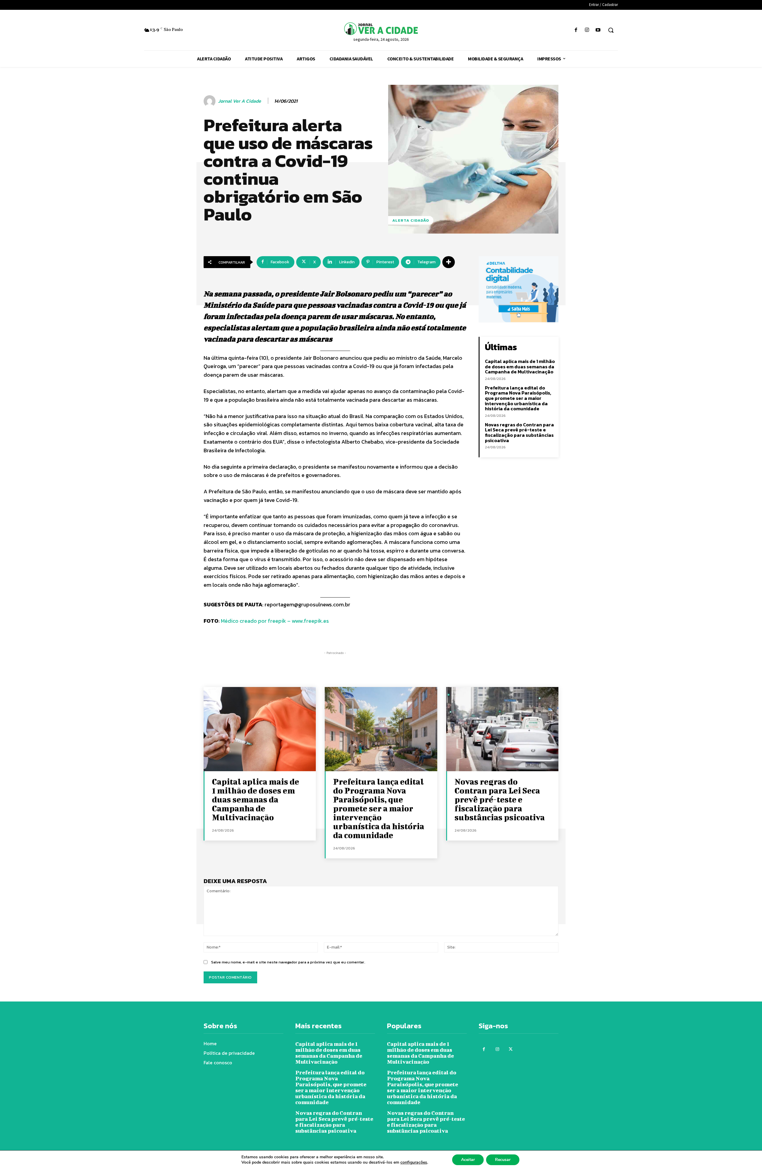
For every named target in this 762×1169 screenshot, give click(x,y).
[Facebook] (576, 30)
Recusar (502, 1159)
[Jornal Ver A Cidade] (210, 101)
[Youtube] (598, 30)
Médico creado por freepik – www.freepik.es (275, 621)
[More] (448, 262)
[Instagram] (587, 30)
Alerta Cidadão (410, 220)
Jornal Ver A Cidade (239, 101)
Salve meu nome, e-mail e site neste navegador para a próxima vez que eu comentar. (288, 962)
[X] (510, 1049)
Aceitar (468, 1159)
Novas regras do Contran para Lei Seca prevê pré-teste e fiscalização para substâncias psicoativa (519, 432)
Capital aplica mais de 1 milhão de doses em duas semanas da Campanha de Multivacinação (520, 366)
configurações (413, 1162)
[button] (611, 30)
